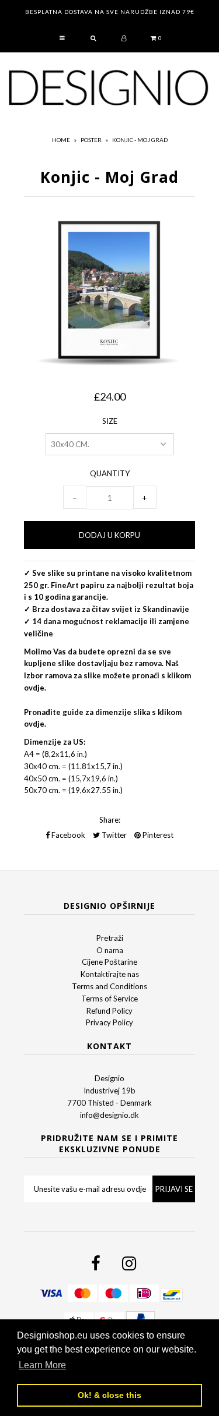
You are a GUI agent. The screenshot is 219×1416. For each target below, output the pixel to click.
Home (61, 139)
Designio (109, 1078)
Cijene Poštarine (109, 962)
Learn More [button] (42, 1365)
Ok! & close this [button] (109, 1395)
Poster (91, 139)
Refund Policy (109, 1010)
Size (109, 421)
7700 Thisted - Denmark (109, 1102)
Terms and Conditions (109, 986)
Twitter (113, 835)
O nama (109, 950)
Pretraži (109, 938)
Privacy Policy (109, 1022)
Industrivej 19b (109, 1090)
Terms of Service (109, 998)
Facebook (67, 835)
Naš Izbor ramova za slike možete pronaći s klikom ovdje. (107, 675)
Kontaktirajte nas (110, 974)
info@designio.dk (109, 1115)
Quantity (110, 473)
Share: (109, 819)
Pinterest (157, 835)
